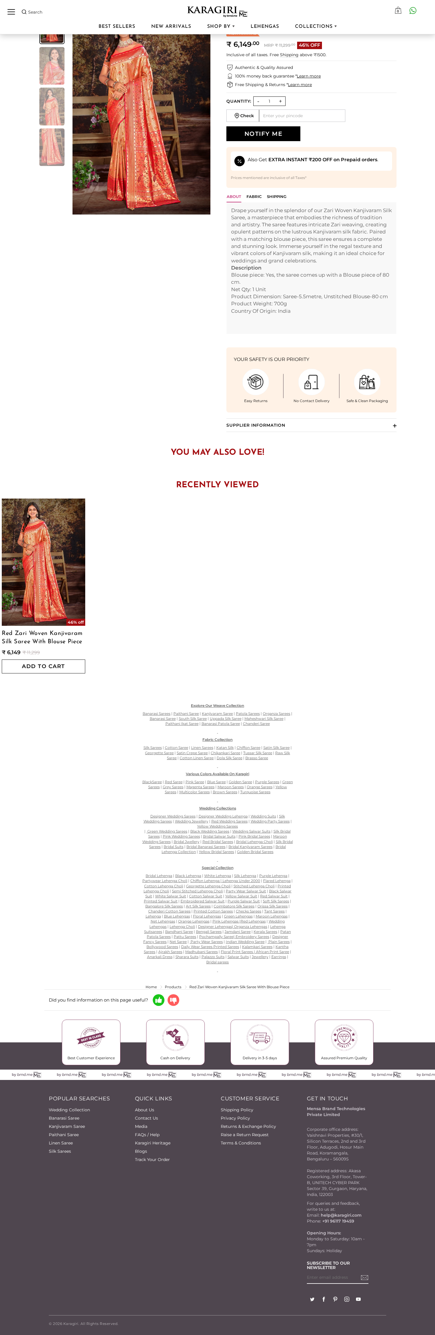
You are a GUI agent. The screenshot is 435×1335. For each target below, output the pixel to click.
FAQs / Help (147, 1134)
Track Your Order (152, 1159)
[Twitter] (312, 1300)
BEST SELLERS (117, 26)
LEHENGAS (265, 26)
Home (151, 987)
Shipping (289, 54)
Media (141, 1126)
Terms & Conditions (241, 1143)
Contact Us (146, 1118)
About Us (144, 1109)
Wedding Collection (69, 1109)
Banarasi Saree (64, 1118)
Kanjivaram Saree (67, 1126)
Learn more (309, 76)
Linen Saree (61, 1143)
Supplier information (255, 425)
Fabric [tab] (254, 196)
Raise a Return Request (245, 1134)
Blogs (141, 1151)
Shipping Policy (237, 1109)
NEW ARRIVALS (171, 26)
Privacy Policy (235, 1118)
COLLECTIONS (314, 26)
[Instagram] (346, 1300)
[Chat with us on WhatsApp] (412, 10)
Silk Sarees (60, 1151)
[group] (52, 66)
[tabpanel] (311, 268)
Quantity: (238, 101)
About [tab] (234, 196)
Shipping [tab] (276, 196)
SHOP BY (219, 26)
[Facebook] (323, 1300)
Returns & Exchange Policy (248, 1126)
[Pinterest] (335, 1300)
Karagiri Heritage (152, 1143)
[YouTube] (358, 1300)
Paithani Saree (64, 1134)
